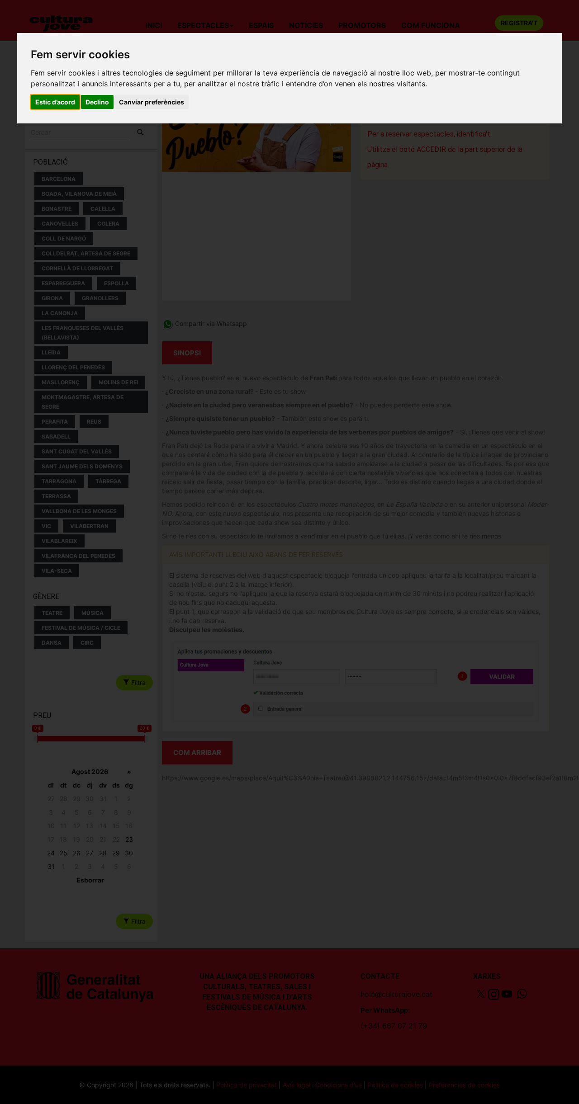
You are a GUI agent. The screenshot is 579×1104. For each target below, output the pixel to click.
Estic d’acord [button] (55, 102)
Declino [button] (97, 102)
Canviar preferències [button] (151, 102)
